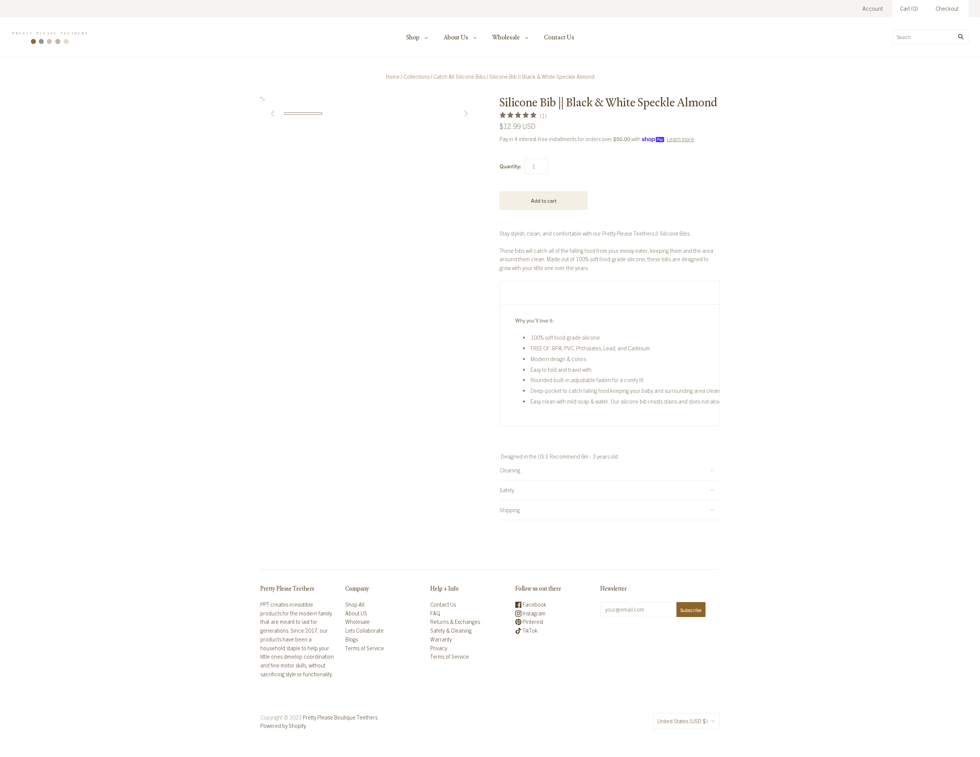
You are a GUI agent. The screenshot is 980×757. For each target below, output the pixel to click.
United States (682, 721)
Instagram (533, 613)
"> (303, 113)
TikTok (529, 630)
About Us (456, 37)
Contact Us (559, 37)
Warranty (441, 639)
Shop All (354, 604)
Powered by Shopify (283, 725)
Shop (413, 37)
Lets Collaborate (364, 630)
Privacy (438, 648)
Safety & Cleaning (451, 630)
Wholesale (506, 37)
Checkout (947, 8)
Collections (416, 76)
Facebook (533, 604)
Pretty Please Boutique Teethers (340, 717)
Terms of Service (364, 648)
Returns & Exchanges (455, 621)
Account (872, 8)
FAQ (435, 613)
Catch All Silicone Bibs (459, 76)
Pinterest (532, 621)
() (909, 8)
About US (356, 613)
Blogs (351, 639)
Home (393, 76)
